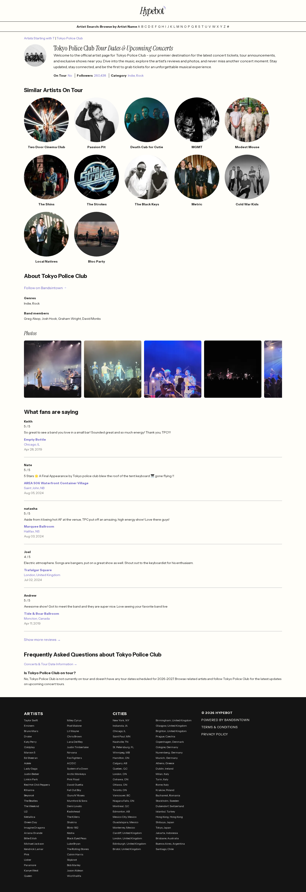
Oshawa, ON (120, 779)
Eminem (29, 725)
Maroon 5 (29, 752)
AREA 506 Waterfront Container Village (56, 483)
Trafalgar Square (38, 570)
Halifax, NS (32, 531)
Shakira (72, 822)
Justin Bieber (31, 774)
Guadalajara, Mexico (125, 822)
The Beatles (31, 800)
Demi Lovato (74, 806)
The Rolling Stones (78, 849)
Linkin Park (31, 779)
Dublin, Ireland (164, 768)
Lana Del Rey (75, 741)
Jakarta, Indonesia (167, 833)
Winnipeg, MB (121, 752)
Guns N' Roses (75, 795)
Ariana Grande (33, 833)
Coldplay (29, 747)
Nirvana (72, 752)
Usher (27, 859)
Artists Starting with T (39, 38)
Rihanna (29, 790)
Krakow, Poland (165, 790)
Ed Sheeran (31, 757)
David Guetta (75, 784)
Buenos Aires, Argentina (170, 843)
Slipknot (72, 859)
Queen (28, 875)
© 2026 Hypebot (217, 713)
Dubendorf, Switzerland (170, 806)
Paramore (30, 865)
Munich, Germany (167, 757)
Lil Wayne (73, 731)
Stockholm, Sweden (167, 800)
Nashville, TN (120, 741)
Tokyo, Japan (163, 827)
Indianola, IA (120, 725)
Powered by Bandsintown (225, 720)
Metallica (29, 816)
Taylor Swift (31, 720)
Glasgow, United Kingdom (171, 725)
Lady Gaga (30, 768)
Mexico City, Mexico (124, 816)
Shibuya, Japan (165, 822)
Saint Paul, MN (121, 736)
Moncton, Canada (37, 618)
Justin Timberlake (77, 747)
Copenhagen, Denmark (170, 741)
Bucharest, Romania (168, 795)
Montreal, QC (121, 806)
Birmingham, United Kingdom (174, 720)
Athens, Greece (165, 763)
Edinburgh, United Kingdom (129, 843)
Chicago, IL (32, 444)
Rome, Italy (162, 784)
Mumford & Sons (77, 800)
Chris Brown (74, 736)
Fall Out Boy (74, 790)
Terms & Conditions (219, 727)
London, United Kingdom (42, 575)
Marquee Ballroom (39, 526)
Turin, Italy (162, 779)
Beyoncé (29, 795)
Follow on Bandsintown (43, 288)
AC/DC (71, 763)
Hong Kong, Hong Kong (169, 816)
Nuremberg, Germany (169, 752)
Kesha (70, 833)
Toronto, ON (120, 790)
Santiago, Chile (165, 849)
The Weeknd (31, 806)
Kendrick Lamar (33, 849)
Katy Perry (30, 741)
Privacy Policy (214, 734)
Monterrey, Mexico (124, 827)
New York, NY (121, 720)
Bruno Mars (31, 731)
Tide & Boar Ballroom (41, 614)
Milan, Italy (162, 774)
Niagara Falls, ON (123, 800)
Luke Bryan (73, 843)
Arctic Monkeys (76, 774)
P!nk (26, 854)
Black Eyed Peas (76, 838)
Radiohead (73, 811)
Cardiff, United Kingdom (127, 833)
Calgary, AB (120, 763)
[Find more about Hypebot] (153, 10)
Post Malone (74, 725)
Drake (28, 736)
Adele (27, 763)
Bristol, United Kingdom (127, 849)
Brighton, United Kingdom (171, 731)
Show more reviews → (42, 639)
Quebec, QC (120, 768)
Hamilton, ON (121, 757)
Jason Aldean (75, 870)
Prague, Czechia (165, 736)
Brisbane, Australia (167, 838)
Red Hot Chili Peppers (37, 784)
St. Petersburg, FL (123, 747)
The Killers (73, 816)
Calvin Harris (75, 854)
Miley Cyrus (74, 720)
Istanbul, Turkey (165, 811)
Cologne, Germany (167, 747)
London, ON (120, 774)
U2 (26, 811)
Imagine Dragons (34, 827)
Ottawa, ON (120, 784)
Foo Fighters (74, 757)
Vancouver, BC (121, 795)
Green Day (30, 822)
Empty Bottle (35, 440)
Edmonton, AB (121, 811)
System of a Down (77, 768)
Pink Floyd (73, 779)
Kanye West (31, 870)
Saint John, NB (34, 488)
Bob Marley (73, 865)
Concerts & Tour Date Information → (50, 664)
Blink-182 (72, 827)
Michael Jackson (34, 843)
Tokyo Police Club (70, 38)
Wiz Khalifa (74, 875)
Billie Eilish (30, 838)
